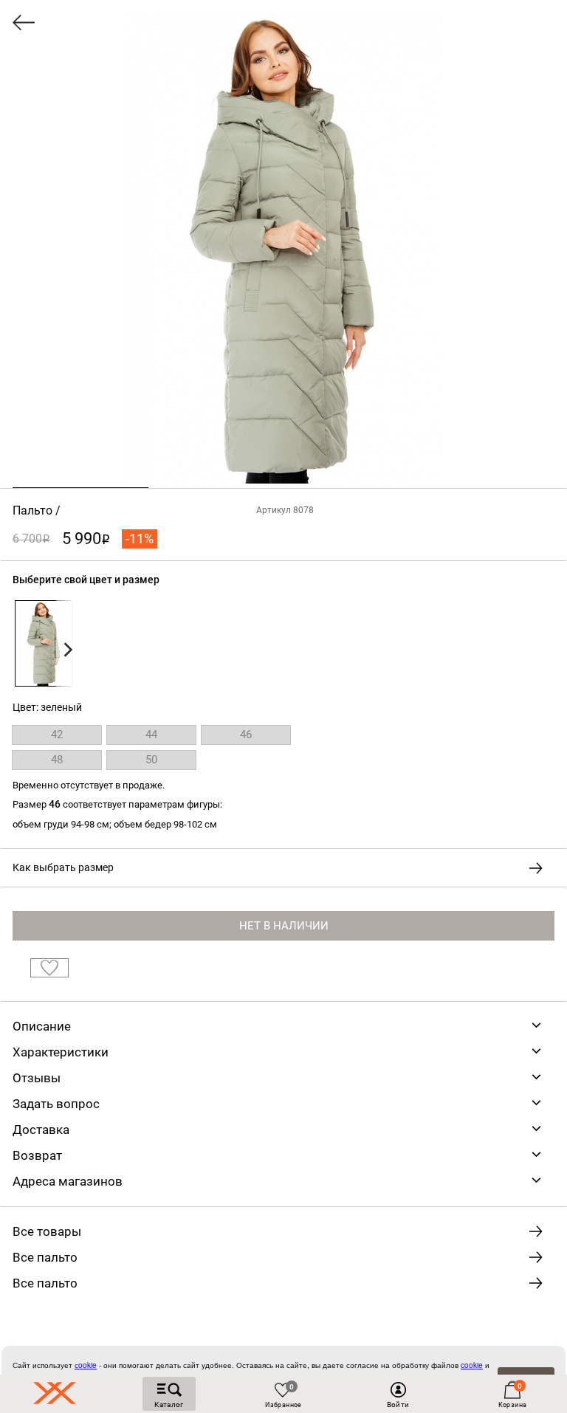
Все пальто (45, 1257)
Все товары (47, 1231)
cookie (472, 1365)
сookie (86, 1365)
